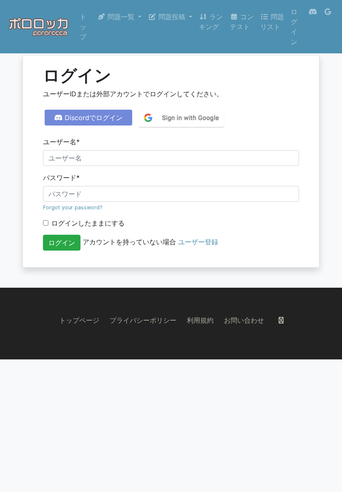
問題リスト (272, 22)
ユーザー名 (61, 142)
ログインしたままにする (88, 223)
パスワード (61, 177)
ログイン (294, 27)
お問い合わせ (244, 320)
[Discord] (312, 26)
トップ (83, 27)
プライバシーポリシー (143, 320)
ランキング (211, 22)
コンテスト (242, 22)
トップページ (79, 320)
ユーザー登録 (198, 242)
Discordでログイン (93, 117)
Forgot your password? (72, 207)
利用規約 (200, 320)
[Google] (327, 26)
